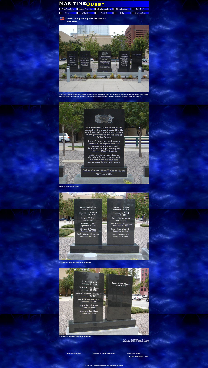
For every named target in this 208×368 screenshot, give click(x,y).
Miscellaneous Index (74, 353)
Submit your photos (133, 353)
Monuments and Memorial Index (104, 353)
